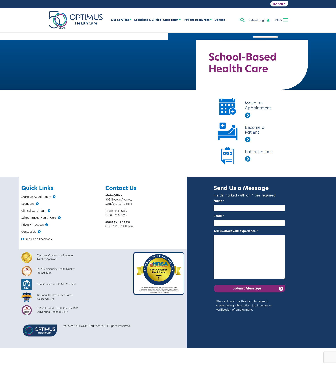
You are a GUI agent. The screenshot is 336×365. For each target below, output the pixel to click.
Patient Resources (196, 20)
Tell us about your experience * (236, 231)
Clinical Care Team (33, 211)
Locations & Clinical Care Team (156, 20)
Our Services (120, 20)
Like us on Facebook (38, 239)
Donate (279, 4)
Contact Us (28, 232)
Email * (219, 216)
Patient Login (258, 20)
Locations (27, 204)
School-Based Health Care (39, 218)
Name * (219, 201)
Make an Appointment (36, 197)
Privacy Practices (32, 225)
